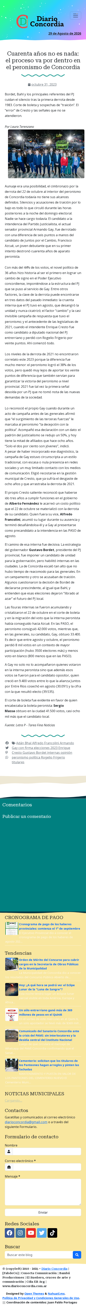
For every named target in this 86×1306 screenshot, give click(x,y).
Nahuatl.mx (56, 1293)
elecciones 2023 (46, 748)
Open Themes (34, 1293)
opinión (66, 752)
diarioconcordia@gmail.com (26, 1122)
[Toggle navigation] (75, 16)
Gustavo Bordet (35, 752)
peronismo (20, 757)
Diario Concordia (54, 1269)
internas (54, 752)
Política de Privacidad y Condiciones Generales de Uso (40, 1298)
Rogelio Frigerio (53, 757)
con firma (26, 748)
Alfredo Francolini (46, 743)
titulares (18, 762)
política (35, 757)
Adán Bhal (24, 743)
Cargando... (13, 1100)
